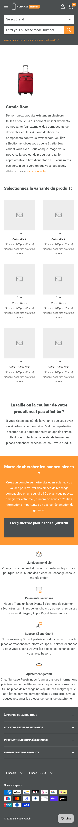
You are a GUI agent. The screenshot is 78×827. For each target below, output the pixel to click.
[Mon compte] (63, 6)
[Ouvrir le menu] (6, 6)
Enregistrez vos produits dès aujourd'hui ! (39, 527)
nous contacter (36, 171)
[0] (70, 6)
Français (11, 772)
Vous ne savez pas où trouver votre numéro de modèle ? (31, 40)
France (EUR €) (37, 772)
